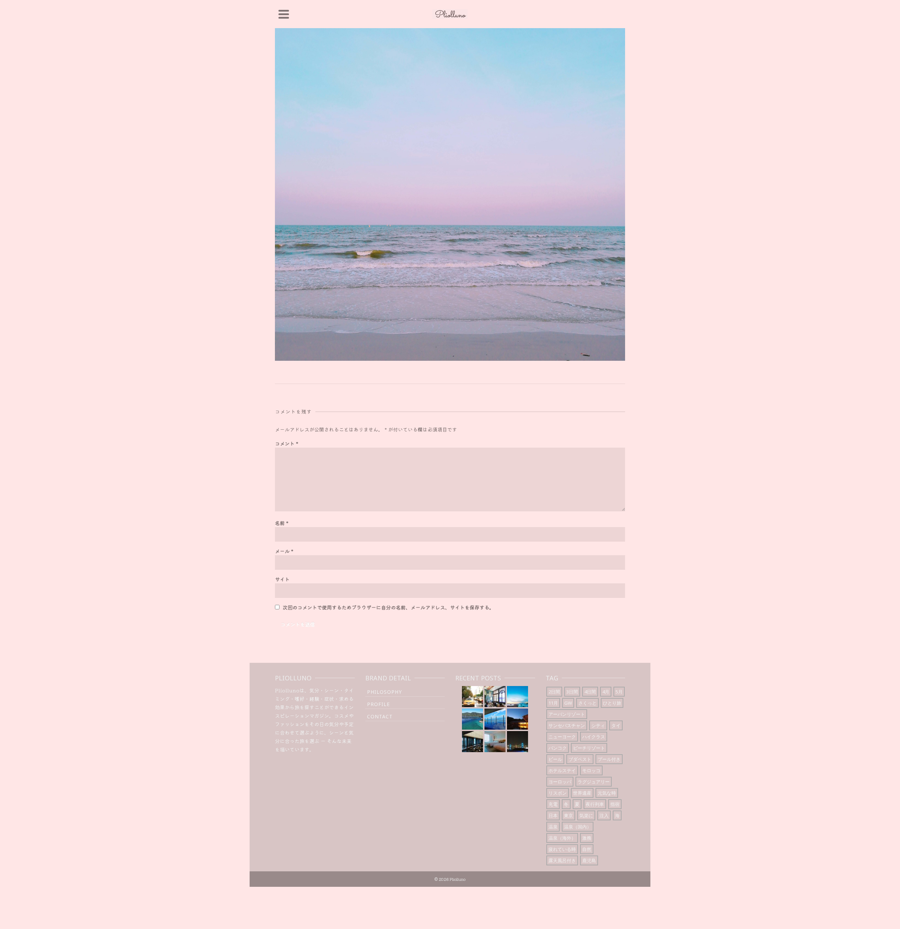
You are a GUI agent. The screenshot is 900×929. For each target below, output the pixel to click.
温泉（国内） (577, 827)
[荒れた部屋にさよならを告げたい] (495, 741)
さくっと (587, 703)
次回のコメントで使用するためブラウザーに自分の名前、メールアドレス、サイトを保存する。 (388, 607)
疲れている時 (562, 849)
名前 (281, 522)
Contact (380, 716)
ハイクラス (593, 736)
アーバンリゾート (566, 714)
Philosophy (384, 691)
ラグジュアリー (594, 782)
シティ (598, 725)
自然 (586, 849)
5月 (619, 691)
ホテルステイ (562, 770)
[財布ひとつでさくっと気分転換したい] (517, 741)
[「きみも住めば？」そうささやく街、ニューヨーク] (472, 696)
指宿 (614, 804)
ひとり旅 (612, 703)
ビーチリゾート (589, 748)
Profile (378, 704)
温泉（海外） (562, 838)
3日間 (572, 691)
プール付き (609, 759)
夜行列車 (595, 804)
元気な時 (607, 793)
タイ (616, 725)
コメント (286, 443)
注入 (604, 815)
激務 (586, 838)
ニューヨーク (562, 736)
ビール (555, 759)
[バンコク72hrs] (495, 696)
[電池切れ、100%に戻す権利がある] (472, 741)
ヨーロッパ (559, 782)
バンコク (557, 748)
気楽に (586, 815)
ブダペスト (579, 759)
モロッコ (591, 770)
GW (568, 703)
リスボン (557, 793)
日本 (553, 815)
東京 (568, 815)
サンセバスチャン (566, 725)
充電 (553, 804)
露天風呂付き (562, 860)
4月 (605, 691)
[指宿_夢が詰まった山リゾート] (517, 719)
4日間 (590, 691)
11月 (553, 703)
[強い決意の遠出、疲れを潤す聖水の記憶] (517, 696)
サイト (282, 579)
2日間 (554, 691)
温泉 (553, 827)
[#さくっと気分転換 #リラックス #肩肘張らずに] (495, 719)
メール (284, 551)
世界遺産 (582, 793)
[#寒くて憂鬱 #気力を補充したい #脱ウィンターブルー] (472, 719)
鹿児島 (589, 860)
